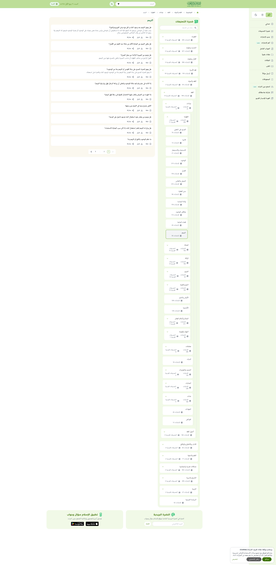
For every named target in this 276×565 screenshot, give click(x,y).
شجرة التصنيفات (264, 31)
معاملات (188, 346)
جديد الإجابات (265, 37)
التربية (194, 489)
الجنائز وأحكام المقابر (181, 319)
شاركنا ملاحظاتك (264, 92)
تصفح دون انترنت (262, 86)
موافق (267, 559)
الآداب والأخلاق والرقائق (188, 444)
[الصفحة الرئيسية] (197, 12)
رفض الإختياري (254, 559)
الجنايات (188, 383)
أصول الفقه (190, 432)
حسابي (267, 24)
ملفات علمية (266, 54)
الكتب (268, 66)
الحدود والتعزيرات (185, 370)
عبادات (189, 104)
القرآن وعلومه (192, 59)
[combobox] (137, 4)
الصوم (186, 272)
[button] (148, 37)
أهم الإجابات (263, 43)
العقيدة (194, 37)
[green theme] (269, 15)
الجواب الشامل (265, 48)
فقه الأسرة (193, 70)
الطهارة (186, 117)
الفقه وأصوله (192, 81)
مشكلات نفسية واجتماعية (187, 467)
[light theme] (262, 15)
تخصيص (235, 559)
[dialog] (252, 555)
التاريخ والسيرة (191, 478)
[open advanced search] (118, 4)
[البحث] (112, 4)
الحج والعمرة (184, 285)
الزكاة (186, 258)
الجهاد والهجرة (183, 332)
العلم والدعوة (192, 455)
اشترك (148, 524)
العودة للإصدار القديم (263, 98)
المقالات (267, 60)
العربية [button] (53, 4)
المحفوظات (266, 79)
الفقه (192, 92)
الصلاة (186, 245)
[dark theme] (256, 15)
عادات (189, 396)
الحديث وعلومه (191, 48)
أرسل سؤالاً (266, 73)
